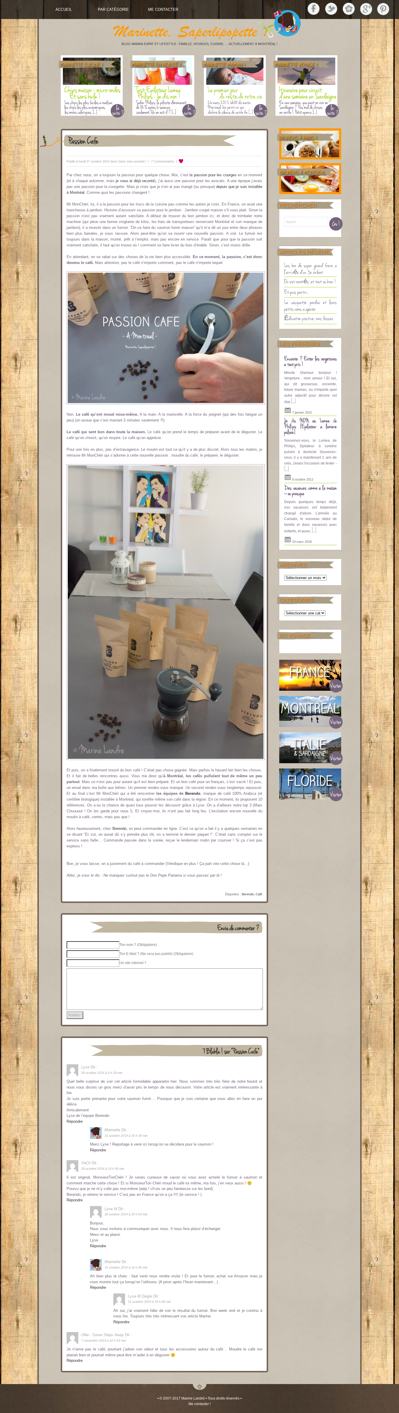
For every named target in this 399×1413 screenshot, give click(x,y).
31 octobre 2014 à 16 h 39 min (126, 1135)
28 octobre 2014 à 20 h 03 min (126, 1214)
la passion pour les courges (213, 175)
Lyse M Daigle (140, 1296)
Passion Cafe (83, 140)
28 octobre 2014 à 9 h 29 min (101, 1073)
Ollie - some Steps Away (102, 1335)
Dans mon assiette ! (132, 161)
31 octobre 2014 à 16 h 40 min (126, 1267)
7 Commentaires (162, 161)
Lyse (85, 1067)
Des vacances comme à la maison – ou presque (310, 490)
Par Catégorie (113, 9)
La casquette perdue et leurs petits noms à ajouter (310, 305)
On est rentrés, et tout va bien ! (310, 281)
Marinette (112, 1130)
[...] (293, 401)
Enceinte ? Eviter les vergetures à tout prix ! (310, 361)
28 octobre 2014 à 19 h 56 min (102, 1168)
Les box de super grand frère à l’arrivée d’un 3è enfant (310, 268)
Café (259, 894)
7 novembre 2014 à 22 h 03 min (103, 1340)
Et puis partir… (296, 291)
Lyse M (111, 1209)
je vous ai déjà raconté (135, 181)
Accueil (63, 9)
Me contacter (163, 9)
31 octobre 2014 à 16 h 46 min (149, 1301)
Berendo (192, 793)
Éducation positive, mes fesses (308, 318)
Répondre (75, 1121)
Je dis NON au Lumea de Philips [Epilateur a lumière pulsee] (310, 426)
